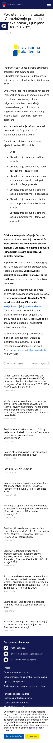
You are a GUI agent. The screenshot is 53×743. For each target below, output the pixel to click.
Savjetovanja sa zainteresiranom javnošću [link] (24, 686)
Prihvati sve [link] (32, 736)
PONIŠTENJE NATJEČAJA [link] (18, 468)
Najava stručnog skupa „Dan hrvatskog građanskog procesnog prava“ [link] (25, 453)
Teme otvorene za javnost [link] (16, 672)
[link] (4, 26)
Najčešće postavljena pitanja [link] (18, 698)
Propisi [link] (7, 667)
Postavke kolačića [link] (14, 736)
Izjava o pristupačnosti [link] (15, 681)
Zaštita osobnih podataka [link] (16, 702)
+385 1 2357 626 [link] (18, 648)
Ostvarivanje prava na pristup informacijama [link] (25, 677)
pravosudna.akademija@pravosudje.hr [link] (26, 654)
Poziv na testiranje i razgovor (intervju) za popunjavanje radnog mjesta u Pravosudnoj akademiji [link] (25, 624)
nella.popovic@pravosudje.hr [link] (30, 350)
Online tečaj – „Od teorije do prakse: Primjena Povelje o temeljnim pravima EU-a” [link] (24, 604)
